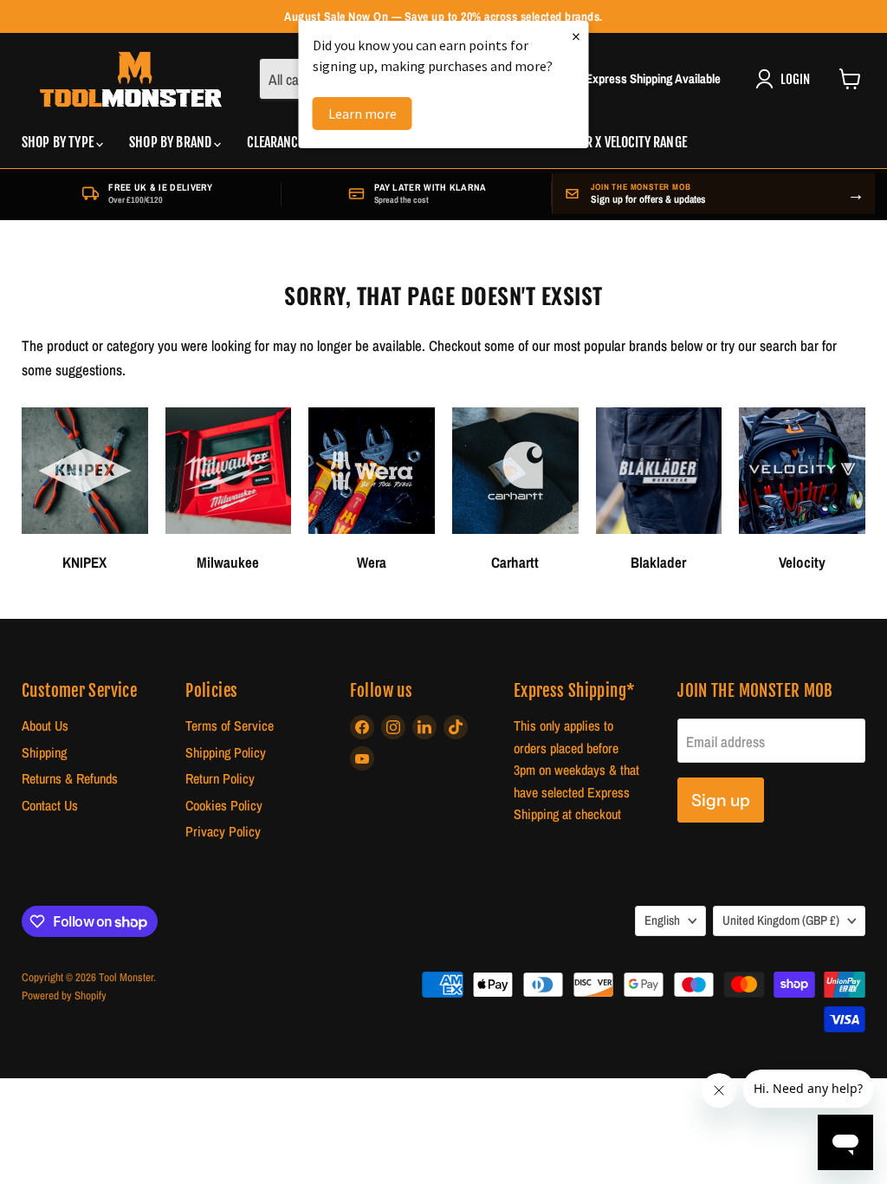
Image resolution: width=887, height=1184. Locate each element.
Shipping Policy (225, 753)
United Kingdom (780, 920)
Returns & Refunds (70, 779)
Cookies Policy (223, 806)
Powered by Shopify (64, 995)
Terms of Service (229, 726)
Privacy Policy (223, 832)
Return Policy (220, 779)
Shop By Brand (171, 142)
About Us (45, 726)
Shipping (44, 753)
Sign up (720, 800)
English (662, 920)
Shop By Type (59, 142)
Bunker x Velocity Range (618, 142)
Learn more (362, 113)
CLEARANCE (274, 142)
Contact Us (50, 806)
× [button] (576, 36)
